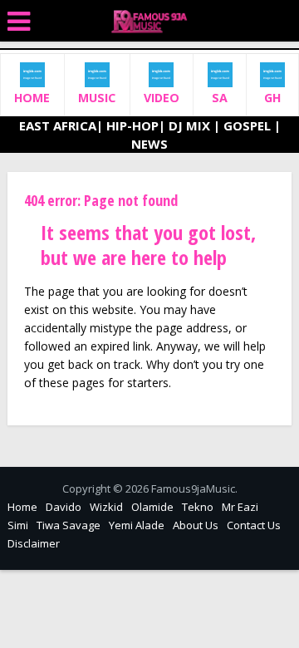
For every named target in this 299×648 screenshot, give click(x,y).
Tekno (197, 506)
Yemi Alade (136, 525)
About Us (195, 525)
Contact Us (254, 525)
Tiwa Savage (68, 525)
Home (22, 506)
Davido (63, 506)
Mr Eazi (240, 506)
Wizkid (106, 506)
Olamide (152, 506)
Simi (17, 525)
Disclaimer (33, 543)
